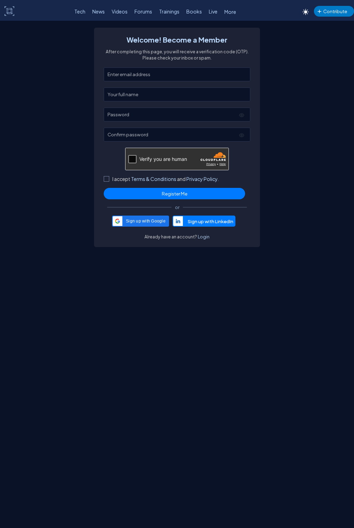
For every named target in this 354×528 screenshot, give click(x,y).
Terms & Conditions (153, 179)
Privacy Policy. (202, 179)
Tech (79, 11)
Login (203, 236)
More (230, 12)
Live (213, 11)
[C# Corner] (9, 11)
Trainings (169, 11)
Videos (120, 11)
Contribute (335, 11)
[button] (140, 221)
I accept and (165, 179)
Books (194, 11)
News (98, 11)
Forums (143, 11)
